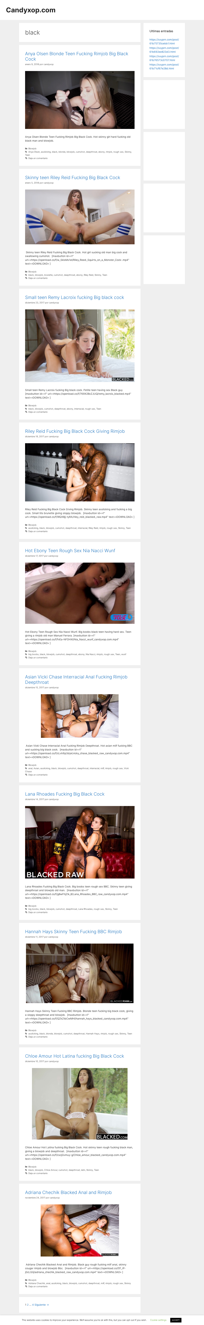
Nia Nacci (90, 654)
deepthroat (91, 152)
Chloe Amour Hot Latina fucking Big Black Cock (74, 1056)
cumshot (80, 152)
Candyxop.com (31, 10)
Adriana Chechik (36, 1283)
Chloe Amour (50, 1170)
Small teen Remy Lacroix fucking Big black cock (74, 297)
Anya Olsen (34, 152)
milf (102, 768)
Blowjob (32, 148)
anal (30, 768)
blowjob (71, 152)
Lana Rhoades (85, 909)
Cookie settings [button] (158, 1320)
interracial (79, 408)
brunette (48, 275)
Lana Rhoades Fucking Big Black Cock (65, 794)
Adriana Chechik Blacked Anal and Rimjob (68, 1192)
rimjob (109, 152)
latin (83, 1170)
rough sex (118, 152)
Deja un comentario (38, 158)
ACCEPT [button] (176, 1320)
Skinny (128, 152)
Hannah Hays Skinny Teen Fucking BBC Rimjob (73, 931)
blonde (62, 152)
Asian (36, 768)
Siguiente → (41, 1304)
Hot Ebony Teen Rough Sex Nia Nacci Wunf (70, 550)
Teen (27, 155)
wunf (123, 654)
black (54, 152)
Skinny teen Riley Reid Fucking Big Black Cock (72, 177)
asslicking (46, 152)
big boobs (33, 654)
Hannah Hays (92, 1033)
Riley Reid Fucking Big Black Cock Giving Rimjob (75, 431)
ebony (101, 152)
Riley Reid (88, 275)
